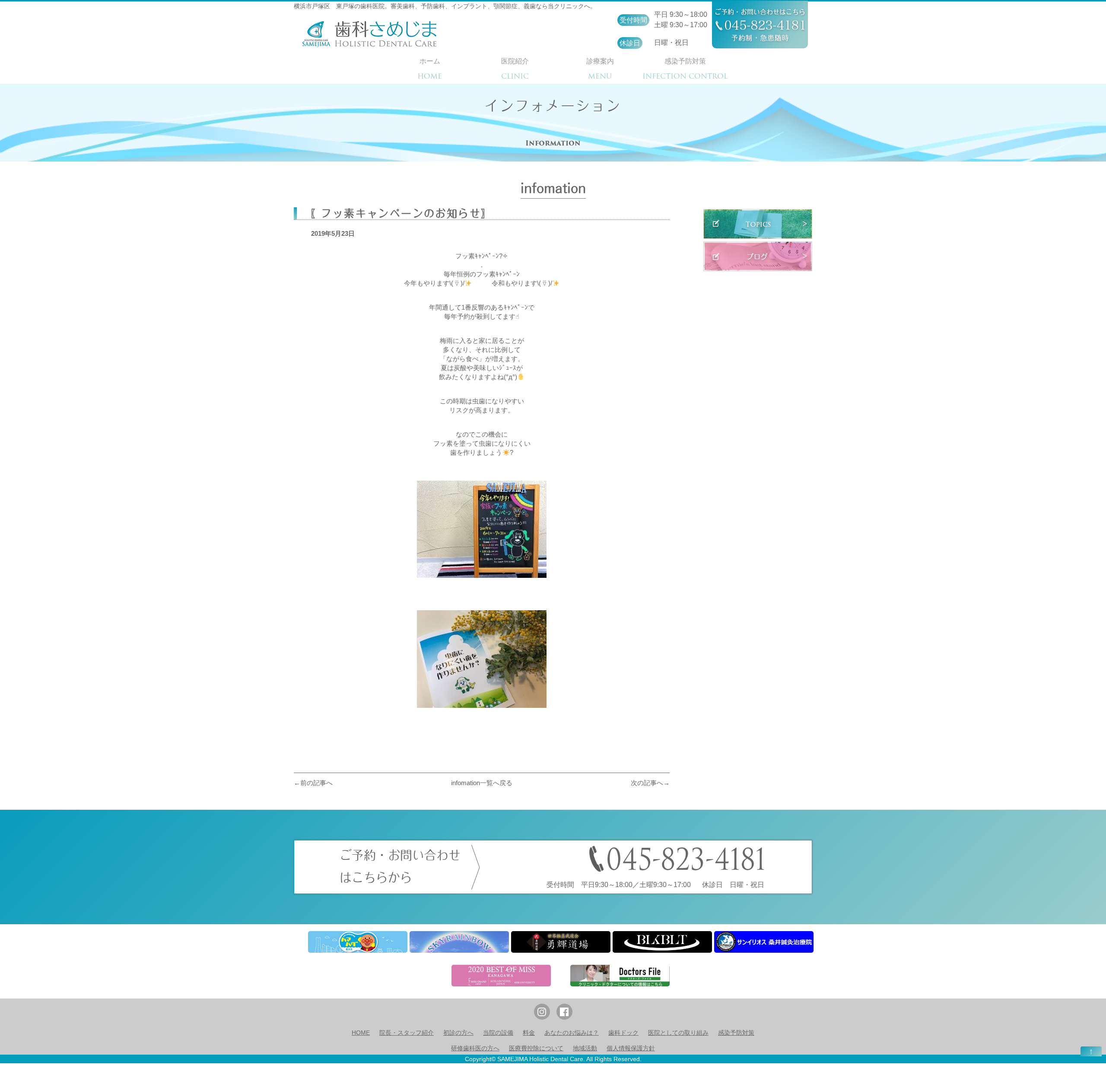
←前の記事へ (313, 782)
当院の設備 (498, 1032)
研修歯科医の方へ (475, 1048)
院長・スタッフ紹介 (406, 1032)
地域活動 (585, 1048)
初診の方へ (458, 1032)
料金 (529, 1032)
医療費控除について (536, 1048)
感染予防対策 (736, 1032)
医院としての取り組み (678, 1032)
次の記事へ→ (650, 782)
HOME (361, 1032)
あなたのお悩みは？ (571, 1032)
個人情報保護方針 (631, 1048)
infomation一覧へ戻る (481, 782)
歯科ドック (623, 1032)
